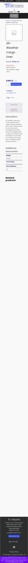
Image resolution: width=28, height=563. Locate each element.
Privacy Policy (14, 552)
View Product (14, 224)
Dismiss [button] (21, 561)
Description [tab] (14, 104)
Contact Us (14, 536)
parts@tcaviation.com (22, 1)
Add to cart (16, 84)
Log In (2, 1)
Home (7, 20)
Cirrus (12, 98)
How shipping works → (14, 561)
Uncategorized (14, 20)
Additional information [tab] (14, 110)
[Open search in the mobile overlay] (14, 10)
